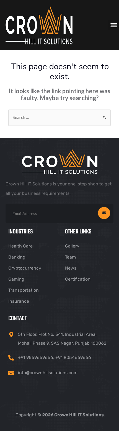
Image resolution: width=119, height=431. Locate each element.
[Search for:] (59, 117)
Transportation (23, 290)
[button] (113, 25)
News (70, 268)
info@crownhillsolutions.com (47, 372)
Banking (16, 257)
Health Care (20, 246)
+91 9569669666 (35, 357)
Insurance (18, 301)
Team (70, 257)
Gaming (16, 279)
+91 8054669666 (73, 357)
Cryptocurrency (24, 268)
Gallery (72, 246)
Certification (77, 279)
